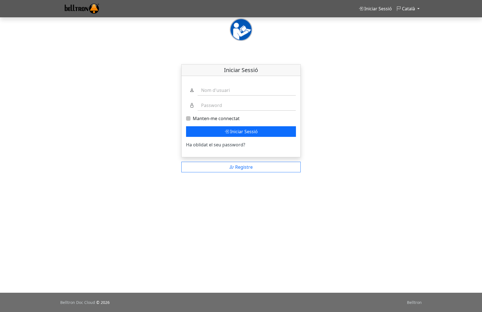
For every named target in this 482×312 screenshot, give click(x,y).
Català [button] (408, 9)
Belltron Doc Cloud (78, 302)
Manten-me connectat (216, 118)
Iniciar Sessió (377, 9)
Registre (243, 167)
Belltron (414, 302)
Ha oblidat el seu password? (215, 145)
